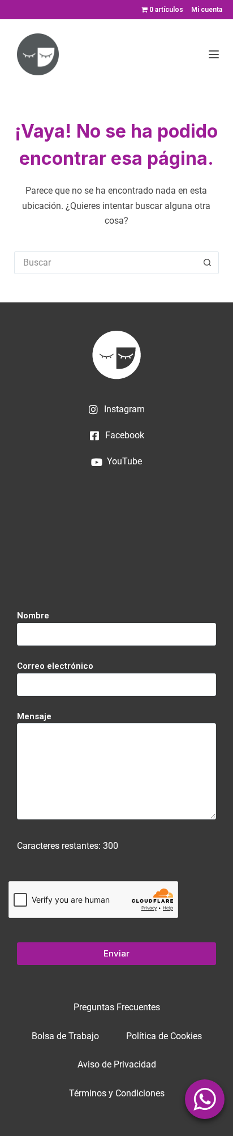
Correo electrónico (55, 666)
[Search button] (207, 262)
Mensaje (34, 716)
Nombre (33, 615)
